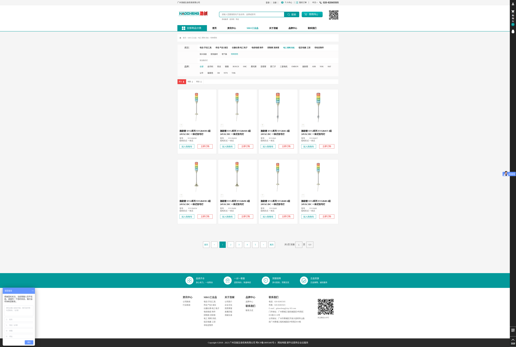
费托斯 (254, 67)
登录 (268, 3)
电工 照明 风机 (203, 38)
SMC (245, 67)
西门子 (273, 67)
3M (218, 73)
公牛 (201, 73)
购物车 (312, 14)
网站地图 (281, 342)
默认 (180, 82)
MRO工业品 (192, 38)
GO (310, 245)
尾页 (272, 245)
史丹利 (232, 19)
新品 (198, 82)
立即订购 (205, 146)
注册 (275, 3)
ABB (314, 67)
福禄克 (210, 73)
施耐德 (305, 67)
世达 (237, 19)
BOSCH (236, 67)
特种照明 (213, 38)
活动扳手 (225, 19)
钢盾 (227, 67)
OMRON (294, 67)
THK (234, 73)
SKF (329, 67)
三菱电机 (283, 67)
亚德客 (263, 67)
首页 (214, 28)
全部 (201, 67)
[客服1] (513, 31)
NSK (322, 67)
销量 (189, 82)
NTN (226, 73)
